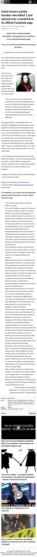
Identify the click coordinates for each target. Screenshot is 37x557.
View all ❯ (32, 413)
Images (10, 407)
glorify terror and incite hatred (23, 185)
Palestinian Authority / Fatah (15, 409)
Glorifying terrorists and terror (26, 400)
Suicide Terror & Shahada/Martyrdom (18, 402)
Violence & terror (12, 400)
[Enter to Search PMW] (30, 2)
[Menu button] (35, 2)
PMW (3, 182)
